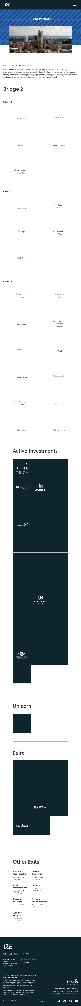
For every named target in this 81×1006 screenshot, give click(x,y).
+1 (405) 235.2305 (8, 965)
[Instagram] (70, 1001)
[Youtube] (76, 1001)
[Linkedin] (53, 1001)
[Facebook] (64, 1001)
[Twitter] (58, 1001)
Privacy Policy (13, 1000)
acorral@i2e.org (27, 985)
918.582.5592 (6, 987)
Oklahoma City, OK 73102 (10, 963)
